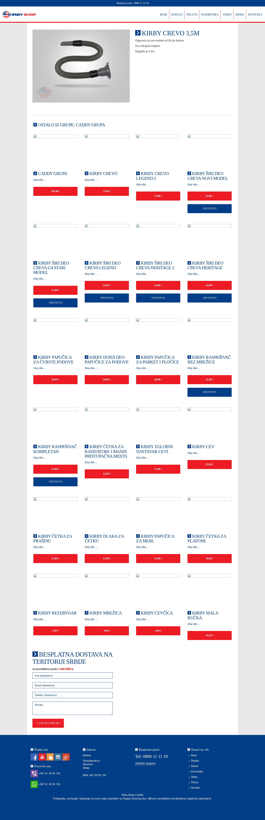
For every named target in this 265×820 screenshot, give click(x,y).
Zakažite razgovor (145, 763)
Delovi (191, 14)
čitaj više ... (39, 179)
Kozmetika (210, 14)
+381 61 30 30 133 (49, 773)
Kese (163, 14)
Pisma (239, 14)
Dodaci (177, 14)
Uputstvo (209, 208)
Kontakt (255, 14)
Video (227, 14)
